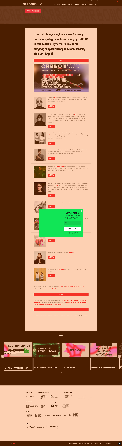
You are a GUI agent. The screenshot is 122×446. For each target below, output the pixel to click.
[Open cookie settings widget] (119, 443)
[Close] (81, 211)
